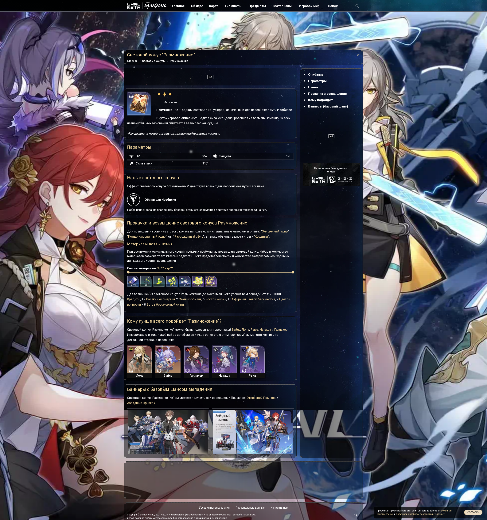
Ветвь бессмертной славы (166, 304)
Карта (213, 6)
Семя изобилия (190, 299)
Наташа (265, 329)
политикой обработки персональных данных (420, 514)
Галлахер (280, 329)
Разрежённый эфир (188, 236)
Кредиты (261, 236)
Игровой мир (309, 6)
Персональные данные (250, 507)
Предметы (257, 6)
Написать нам (279, 507)
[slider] (128, 272)
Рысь (254, 329)
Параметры (317, 81)
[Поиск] (357, 5)
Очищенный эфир (275, 231)
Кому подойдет (320, 100)
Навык (313, 87)
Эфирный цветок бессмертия (253, 299)
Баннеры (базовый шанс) (328, 106)
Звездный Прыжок (141, 403)
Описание (316, 74)
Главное (178, 6)
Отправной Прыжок (261, 398)
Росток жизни (215, 299)
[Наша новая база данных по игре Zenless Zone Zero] (331, 174)
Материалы (282, 6)
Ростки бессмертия (160, 299)
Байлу (236, 329)
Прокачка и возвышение (327, 94)
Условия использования (214, 507)
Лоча (245, 329)
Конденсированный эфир (147, 236)
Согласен (473, 512)
